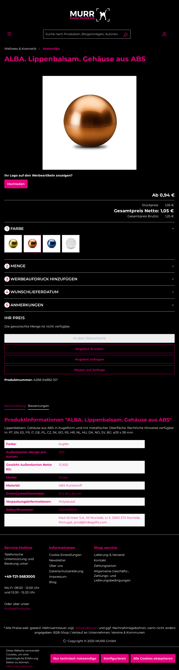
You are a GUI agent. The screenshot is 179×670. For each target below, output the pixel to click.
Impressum (58, 577)
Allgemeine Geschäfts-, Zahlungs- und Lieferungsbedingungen (112, 575)
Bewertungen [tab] (38, 406)
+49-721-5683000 (19, 576)
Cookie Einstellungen (65, 555)
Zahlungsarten (105, 566)
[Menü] (9, 34)
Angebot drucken (89, 349)
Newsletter (57, 560)
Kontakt (100, 560)
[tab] (15, 406)
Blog (53, 582)
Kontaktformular (17, 608)
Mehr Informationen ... (20, 666)
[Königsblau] (51, 243)
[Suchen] (125, 34)
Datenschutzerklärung (66, 571)
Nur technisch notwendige (74, 658)
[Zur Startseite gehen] (89, 14)
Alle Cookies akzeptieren (153, 658)
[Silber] (70, 243)
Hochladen (16, 184)
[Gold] (13, 243)
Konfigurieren (115, 658)
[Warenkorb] (172, 32)
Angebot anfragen (89, 359)
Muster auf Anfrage (89, 370)
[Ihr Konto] (164, 34)
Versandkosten (86, 628)
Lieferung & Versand (109, 555)
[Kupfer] (32, 243)
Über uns (56, 566)
